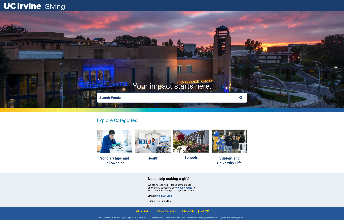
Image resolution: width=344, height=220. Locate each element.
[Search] (241, 97)
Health (152, 158)
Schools (191, 157)
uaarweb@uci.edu (237, 218)
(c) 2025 (205, 211)
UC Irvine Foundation (166, 211)
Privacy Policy (189, 211)
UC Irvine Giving (142, 211)
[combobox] (166, 97)
